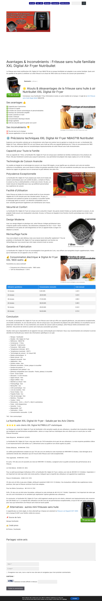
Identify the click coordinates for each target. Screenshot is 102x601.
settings (65, 599)
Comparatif (55, 3)
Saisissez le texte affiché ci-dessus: (25, 582)
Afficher (34, 81)
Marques (47, 3)
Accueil (32, 3)
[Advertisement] (51, 46)
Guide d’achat (65, 3)
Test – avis (39, 3)
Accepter (75, 598)
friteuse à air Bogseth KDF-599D (67, 511)
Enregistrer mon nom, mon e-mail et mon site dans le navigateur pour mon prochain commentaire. (39, 572)
